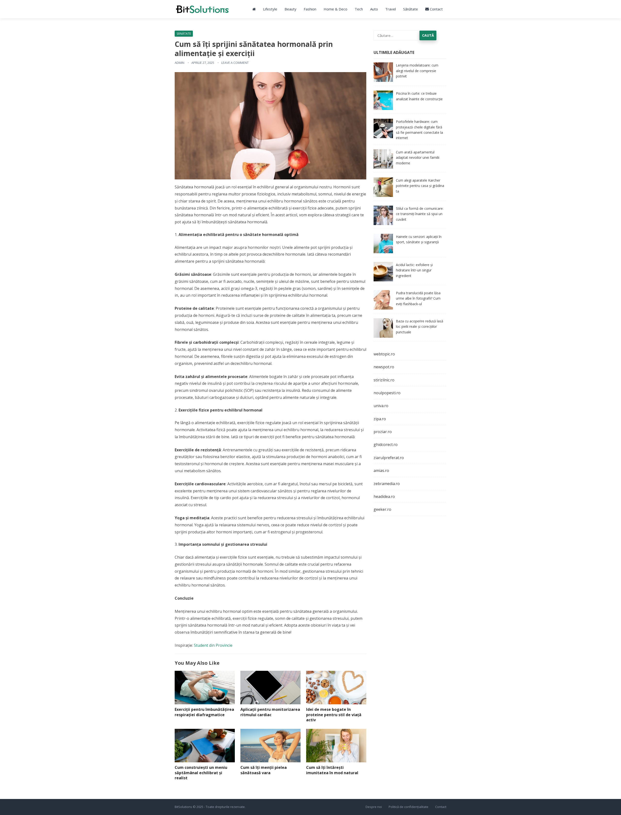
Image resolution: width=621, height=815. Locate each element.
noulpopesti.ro (387, 392)
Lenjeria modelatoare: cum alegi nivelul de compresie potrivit (417, 70)
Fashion (310, 9)
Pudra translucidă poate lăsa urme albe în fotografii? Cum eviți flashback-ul (418, 298)
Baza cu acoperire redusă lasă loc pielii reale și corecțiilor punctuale (419, 326)
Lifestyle (270, 9)
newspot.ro (384, 367)
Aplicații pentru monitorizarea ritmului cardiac (270, 712)
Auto (374, 9)
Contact (436, 9)
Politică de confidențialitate (408, 807)
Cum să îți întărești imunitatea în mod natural (332, 770)
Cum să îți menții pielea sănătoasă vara (263, 770)
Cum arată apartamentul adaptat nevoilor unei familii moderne (417, 157)
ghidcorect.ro (386, 444)
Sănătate (410, 9)
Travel (390, 9)
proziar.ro (383, 431)
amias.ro (381, 470)
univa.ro (381, 405)
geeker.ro (382, 509)
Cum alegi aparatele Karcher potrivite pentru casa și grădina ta (420, 185)
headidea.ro (384, 496)
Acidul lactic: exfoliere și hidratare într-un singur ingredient (414, 270)
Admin (179, 62)
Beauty (290, 9)
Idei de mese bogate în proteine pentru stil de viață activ (333, 715)
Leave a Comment (235, 62)
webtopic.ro (384, 354)
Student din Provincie (213, 645)
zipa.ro (380, 418)
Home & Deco (335, 9)
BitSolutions (183, 807)
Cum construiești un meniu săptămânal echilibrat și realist (201, 773)
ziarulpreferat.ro (389, 457)
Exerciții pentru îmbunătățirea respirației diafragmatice (204, 712)
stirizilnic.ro (384, 380)
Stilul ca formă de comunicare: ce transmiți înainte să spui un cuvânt (419, 214)
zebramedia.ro (387, 483)
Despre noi (374, 807)
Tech (359, 9)
